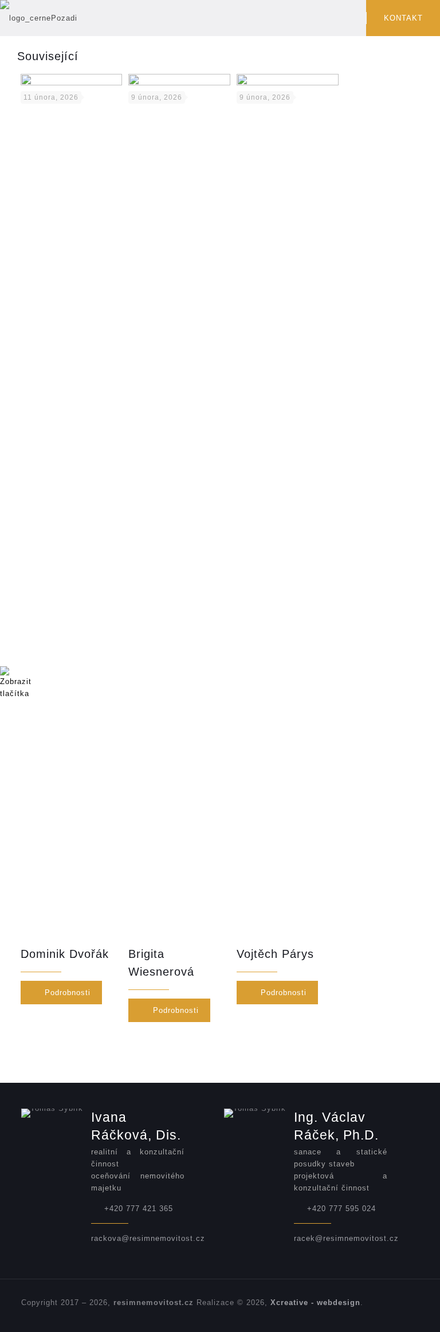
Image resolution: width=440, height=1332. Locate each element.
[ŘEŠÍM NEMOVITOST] (38, 18)
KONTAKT (403, 18)
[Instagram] (401, 1314)
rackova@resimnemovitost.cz (148, 1238)
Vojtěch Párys (275, 954)
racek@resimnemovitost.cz (346, 1238)
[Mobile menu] (348, 18)
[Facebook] (355, 1314)
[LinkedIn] (386, 1314)
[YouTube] (370, 1314)
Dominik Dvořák (65, 954)
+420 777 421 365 (138, 1208)
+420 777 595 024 (341, 1208)
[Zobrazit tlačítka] (16, 693)
